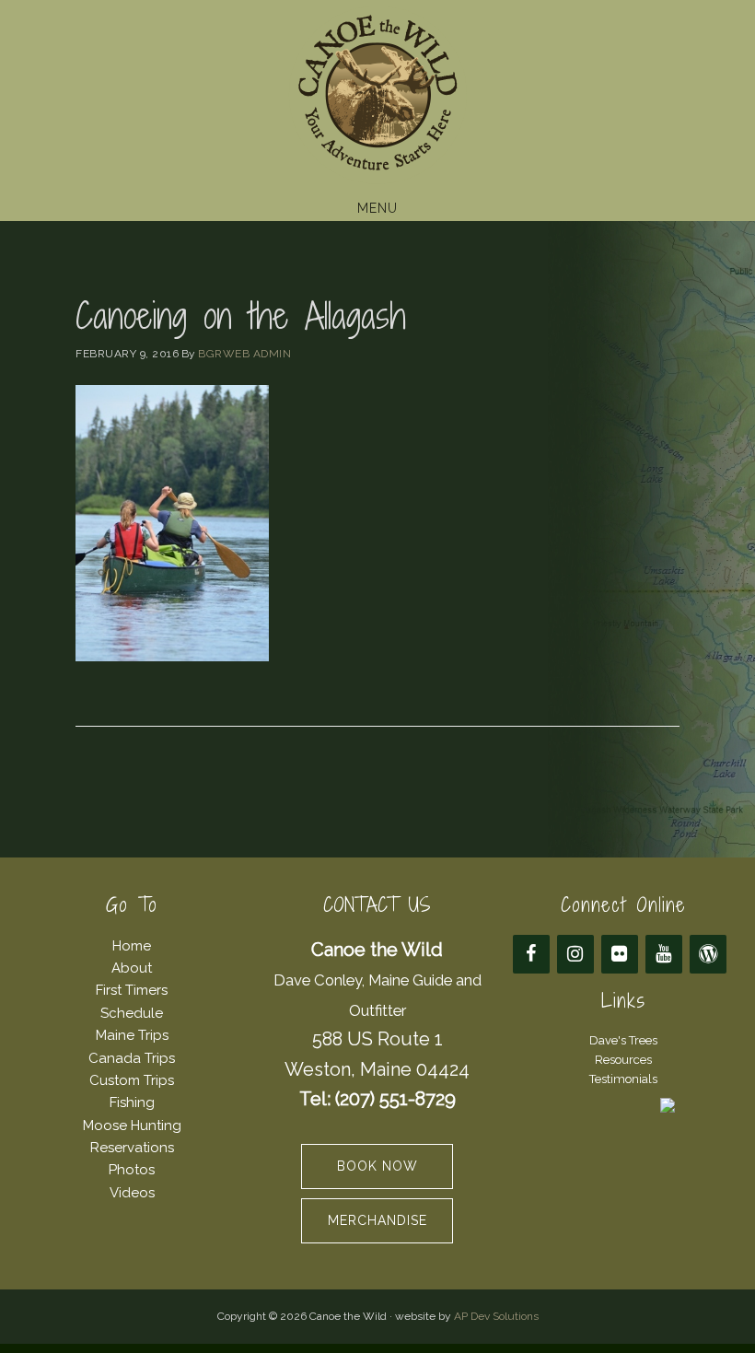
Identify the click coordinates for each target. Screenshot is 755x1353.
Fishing (132, 1102)
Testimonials (623, 1079)
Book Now (377, 1166)
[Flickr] (619, 954)
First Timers (132, 990)
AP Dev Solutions (496, 1316)
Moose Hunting (132, 1125)
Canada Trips (131, 1058)
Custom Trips (131, 1080)
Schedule (131, 1013)
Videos (132, 1192)
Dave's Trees (623, 1040)
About (131, 968)
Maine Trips (132, 1035)
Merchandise (377, 1220)
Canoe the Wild (377, 95)
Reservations (132, 1147)
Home (131, 946)
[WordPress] (708, 954)
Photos (132, 1169)
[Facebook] (531, 954)
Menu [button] (377, 208)
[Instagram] (575, 954)
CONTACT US (377, 905)
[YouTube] (663, 954)
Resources (623, 1060)
